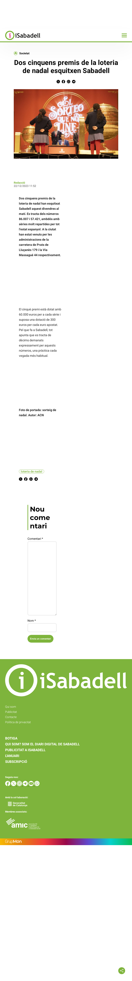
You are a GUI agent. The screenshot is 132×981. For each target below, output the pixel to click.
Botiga (11, 738)
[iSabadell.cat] (20, 40)
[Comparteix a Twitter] (58, 82)
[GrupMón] (66, 841)
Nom (32, 620)
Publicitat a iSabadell (25, 750)
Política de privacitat (18, 722)
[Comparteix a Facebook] (63, 82)
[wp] (37, 785)
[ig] (20, 785)
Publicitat (11, 712)
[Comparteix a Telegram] (73, 82)
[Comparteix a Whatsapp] (68, 82)
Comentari (35, 538)
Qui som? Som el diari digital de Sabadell (42, 744)
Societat (24, 53)
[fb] (8, 785)
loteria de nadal (31, 471)
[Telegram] (26, 785)
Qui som (10, 706)
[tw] (14, 785)
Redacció (19, 182)
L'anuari (12, 756)
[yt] (31, 785)
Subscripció (16, 762)
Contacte (11, 717)
